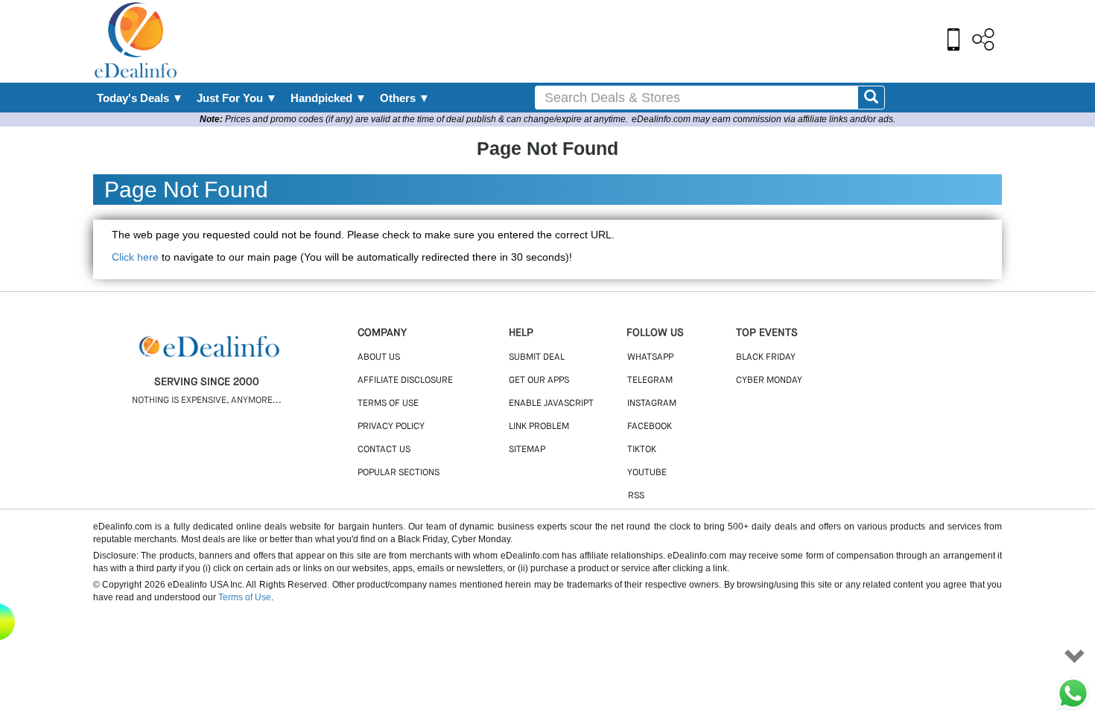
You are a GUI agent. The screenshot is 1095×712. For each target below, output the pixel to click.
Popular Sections (398, 472)
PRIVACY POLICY (391, 426)
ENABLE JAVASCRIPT (551, 403)
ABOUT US (379, 357)
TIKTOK (641, 449)
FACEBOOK (649, 426)
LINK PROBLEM (539, 426)
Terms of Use (244, 597)
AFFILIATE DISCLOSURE (405, 380)
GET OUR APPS (539, 380)
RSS (636, 496)
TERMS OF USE (388, 403)
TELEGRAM (650, 380)
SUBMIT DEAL (537, 357)
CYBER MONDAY (769, 380)
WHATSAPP (650, 357)
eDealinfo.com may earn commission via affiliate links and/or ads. (763, 119)
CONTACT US (384, 449)
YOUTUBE (647, 472)
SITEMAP (527, 449)
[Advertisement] (579, 40)
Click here (135, 257)
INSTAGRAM (651, 403)
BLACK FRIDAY (766, 357)
